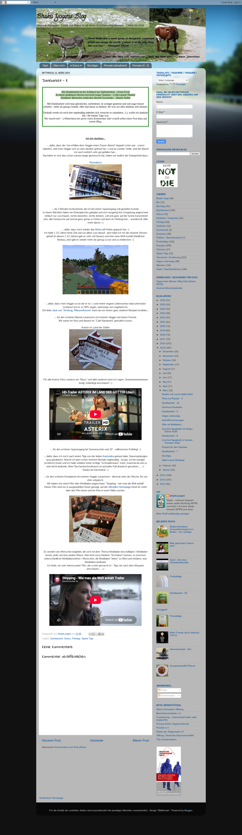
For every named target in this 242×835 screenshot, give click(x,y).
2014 (163, 475)
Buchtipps (92, 65)
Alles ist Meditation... (172, 424)
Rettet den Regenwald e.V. (170, 732)
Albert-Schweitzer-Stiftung (169, 709)
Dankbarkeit (56, 638)
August (167, 369)
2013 (163, 479)
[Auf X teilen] (96, 634)
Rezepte (160, 245)
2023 (163, 313)
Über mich (59, 65)
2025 (163, 304)
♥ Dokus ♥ (76, 65)
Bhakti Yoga (162, 198)
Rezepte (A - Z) (141, 65)
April (165, 386)
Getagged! (161, 609)
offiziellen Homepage (119, 487)
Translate (181, 84)
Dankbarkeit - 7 (170, 451)
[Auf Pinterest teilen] (102, 634)
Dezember (168, 351)
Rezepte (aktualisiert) (115, 65)
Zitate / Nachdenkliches (168, 269)
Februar (167, 465)
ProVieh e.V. (162, 728)
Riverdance (95, 162)
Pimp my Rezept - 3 (172, 398)
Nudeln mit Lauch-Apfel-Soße (177, 394)
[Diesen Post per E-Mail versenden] (90, 634)
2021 (163, 322)
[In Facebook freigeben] (99, 634)
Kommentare (167, 695)
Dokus (67, 638)
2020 (163, 326)
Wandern (161, 265)
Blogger (188, 810)
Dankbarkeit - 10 (170, 403)
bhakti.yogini (65, 634)
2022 (163, 317)
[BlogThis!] (93, 634)
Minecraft (100, 229)
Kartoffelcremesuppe (173, 420)
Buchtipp (160, 206)
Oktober (167, 360)
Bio (158, 202)
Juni (165, 377)
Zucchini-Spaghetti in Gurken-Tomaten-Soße (177, 441)
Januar (167, 470)
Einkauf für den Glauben (174, 447)
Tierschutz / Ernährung (168, 257)
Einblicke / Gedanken (167, 218)
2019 (163, 330)
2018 (163, 335)
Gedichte (161, 226)
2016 (163, 343)
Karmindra (108, 456)
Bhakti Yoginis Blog (61, 17)
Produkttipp (162, 241)
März (166, 390)
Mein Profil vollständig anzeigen (172, 513)
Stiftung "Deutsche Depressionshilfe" (175, 735)
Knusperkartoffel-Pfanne (182, 666)
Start (45, 65)
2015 (163, 348)
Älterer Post (141, 740)
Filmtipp (76, 638)
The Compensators (166, 739)
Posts (163, 690)
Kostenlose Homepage (51, 798)
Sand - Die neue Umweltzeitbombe (179, 561)
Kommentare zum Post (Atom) (70, 747)
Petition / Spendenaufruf (169, 237)
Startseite (96, 740)
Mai (165, 382)
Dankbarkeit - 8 (170, 436)
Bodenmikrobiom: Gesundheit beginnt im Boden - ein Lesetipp (181, 529)
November (168, 356)
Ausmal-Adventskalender (169, 288)
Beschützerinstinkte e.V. (168, 713)
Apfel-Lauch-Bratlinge (173, 460)
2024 (163, 309)
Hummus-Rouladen (172, 407)
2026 (163, 300)
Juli (165, 373)
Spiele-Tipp (87, 638)
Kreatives (161, 234)
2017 (163, 339)
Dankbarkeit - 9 (170, 411)
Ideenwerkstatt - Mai (180, 649)
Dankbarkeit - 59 (178, 593)
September (169, 364)
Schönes (160, 249)
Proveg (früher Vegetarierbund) (172, 724)
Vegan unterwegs (165, 261)
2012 (163, 484)
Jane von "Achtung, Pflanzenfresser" (72, 310)
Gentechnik (162, 230)
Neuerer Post (51, 740)
